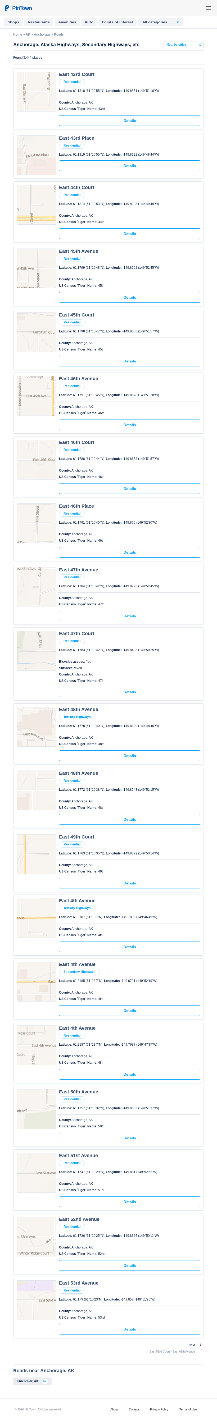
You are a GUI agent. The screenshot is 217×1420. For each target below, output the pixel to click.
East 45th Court (76, 315)
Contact (134, 1409)
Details (130, 120)
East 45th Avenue (78, 251)
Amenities (67, 22)
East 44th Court (76, 187)
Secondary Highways (80, 972)
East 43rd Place (76, 138)
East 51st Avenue (78, 1155)
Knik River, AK (32, 1381)
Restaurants (39, 22)
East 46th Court (76, 442)
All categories (154, 22)
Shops (13, 22)
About (114, 1409)
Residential (72, 82)
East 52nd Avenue (79, 1219)
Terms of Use (188, 1409)
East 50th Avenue (78, 1091)
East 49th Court (76, 837)
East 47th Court (76, 633)
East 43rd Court (76, 74)
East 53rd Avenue (78, 1283)
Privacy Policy (159, 1409)
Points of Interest (117, 22)
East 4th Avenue (77, 900)
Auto (89, 22)
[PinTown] (18, 8)
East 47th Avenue (78, 569)
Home (17, 34)
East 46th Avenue (78, 378)
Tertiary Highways (77, 717)
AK (28, 34)
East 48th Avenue (78, 709)
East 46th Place (76, 506)
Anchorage (42, 34)
